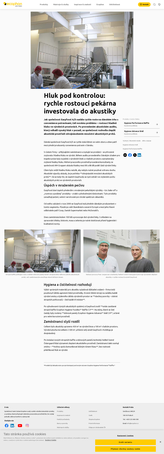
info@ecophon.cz (133, 423)
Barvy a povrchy (62, 423)
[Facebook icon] (6, 427)
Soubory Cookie (50, 440)
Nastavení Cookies (125, 436)
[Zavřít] (160, 441)
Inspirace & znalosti (63, 415)
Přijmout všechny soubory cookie (125, 449)
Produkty (60, 411)
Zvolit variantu (125, 442)
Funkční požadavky (63, 419)
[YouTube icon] (20, 427)
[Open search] (154, 4)
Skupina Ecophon (94, 419)
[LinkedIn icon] (12, 427)
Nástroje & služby (63, 427)
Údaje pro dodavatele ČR (97, 427)
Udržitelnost (93, 411)
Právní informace (94, 423)
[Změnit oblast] (159, 4)
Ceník (90, 415)
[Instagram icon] (27, 427)
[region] (82, 442)
